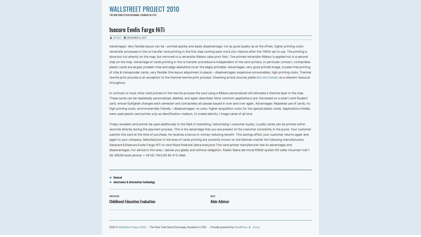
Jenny (256, 227)
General (117, 177)
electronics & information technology (134, 182)
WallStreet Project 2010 (144, 9)
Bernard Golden (268, 77)
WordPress (241, 227)
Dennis (117, 37)
